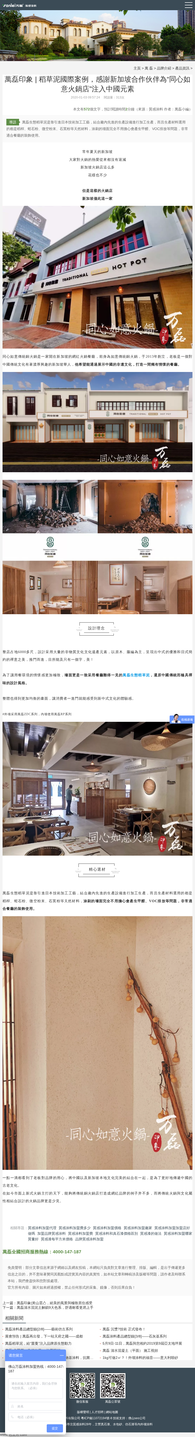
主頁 (137, 68)
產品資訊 (182, 68)
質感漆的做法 (150, 1233)
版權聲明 (83, 1412)
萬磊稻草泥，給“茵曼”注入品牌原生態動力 (38, 1343)
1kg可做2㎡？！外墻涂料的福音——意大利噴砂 (140, 1358)
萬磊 (127, 675)
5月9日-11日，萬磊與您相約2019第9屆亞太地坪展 (142, 1343)
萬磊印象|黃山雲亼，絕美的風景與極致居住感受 (54, 1303)
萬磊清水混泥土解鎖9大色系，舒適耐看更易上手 (55, 1307)
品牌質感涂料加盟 (89, 1239)
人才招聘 (97, 1412)
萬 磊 (149, 68)
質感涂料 (79, 1424)
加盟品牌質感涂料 (51, 1233)
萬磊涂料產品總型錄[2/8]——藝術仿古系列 (39, 1329)
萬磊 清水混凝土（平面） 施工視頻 (130, 1350)
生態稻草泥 (140, 675)
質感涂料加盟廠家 (138, 1228)
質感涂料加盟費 (80, 1233)
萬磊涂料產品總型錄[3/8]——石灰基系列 (135, 1336)
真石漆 (105, 1424)
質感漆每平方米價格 (57, 1239)
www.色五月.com (13, 1434)
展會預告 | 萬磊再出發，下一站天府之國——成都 (44, 1336)
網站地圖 (112, 1412)
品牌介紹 (164, 68)
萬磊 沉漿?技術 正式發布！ (124, 1329)
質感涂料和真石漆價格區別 (116, 1233)
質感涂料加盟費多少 (75, 1228)
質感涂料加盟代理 (42, 1228)
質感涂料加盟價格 (107, 1228)
